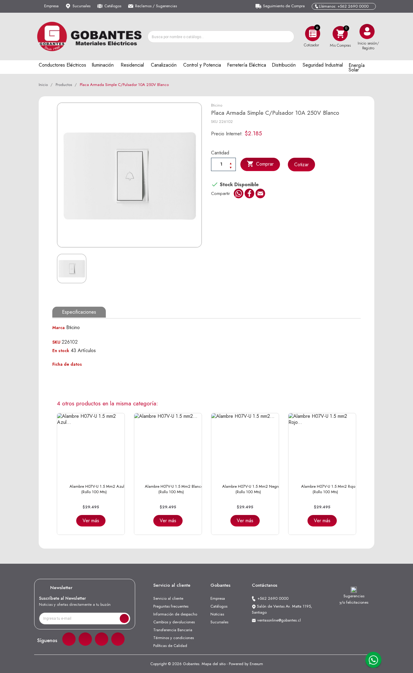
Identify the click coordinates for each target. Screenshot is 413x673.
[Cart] (340, 33)
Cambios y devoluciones (174, 622)
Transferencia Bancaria (172, 630)
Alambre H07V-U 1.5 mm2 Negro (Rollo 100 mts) (251, 489)
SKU (214, 121)
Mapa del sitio (214, 664)
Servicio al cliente (168, 598)
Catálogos (112, 6)
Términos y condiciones (173, 638)
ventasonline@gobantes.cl (279, 620)
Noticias (217, 614)
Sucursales (81, 6)
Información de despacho (175, 614)
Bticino (216, 105)
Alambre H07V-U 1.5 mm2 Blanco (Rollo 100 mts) (174, 489)
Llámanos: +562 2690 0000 (344, 6)
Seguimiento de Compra (284, 6)
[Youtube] (118, 639)
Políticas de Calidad (170, 645)
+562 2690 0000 (272, 598)
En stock (60, 351)
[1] (124, 618)
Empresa (51, 6)
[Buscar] (288, 36)
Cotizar (301, 164)
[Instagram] (85, 639)
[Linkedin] (101, 639)
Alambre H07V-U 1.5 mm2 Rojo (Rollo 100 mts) (328, 489)
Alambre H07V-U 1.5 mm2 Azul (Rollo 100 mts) (97, 489)
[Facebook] (69, 639)
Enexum (256, 664)
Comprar (260, 163)
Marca (58, 328)
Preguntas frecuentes (170, 606)
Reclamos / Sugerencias (156, 6)
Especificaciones (79, 311)
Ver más (91, 520)
